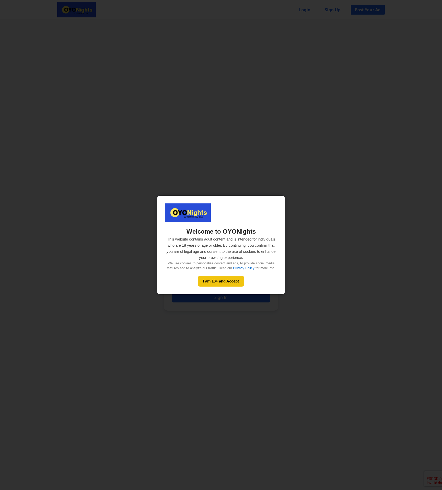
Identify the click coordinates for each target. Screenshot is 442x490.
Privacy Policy (244, 268)
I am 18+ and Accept (221, 281)
